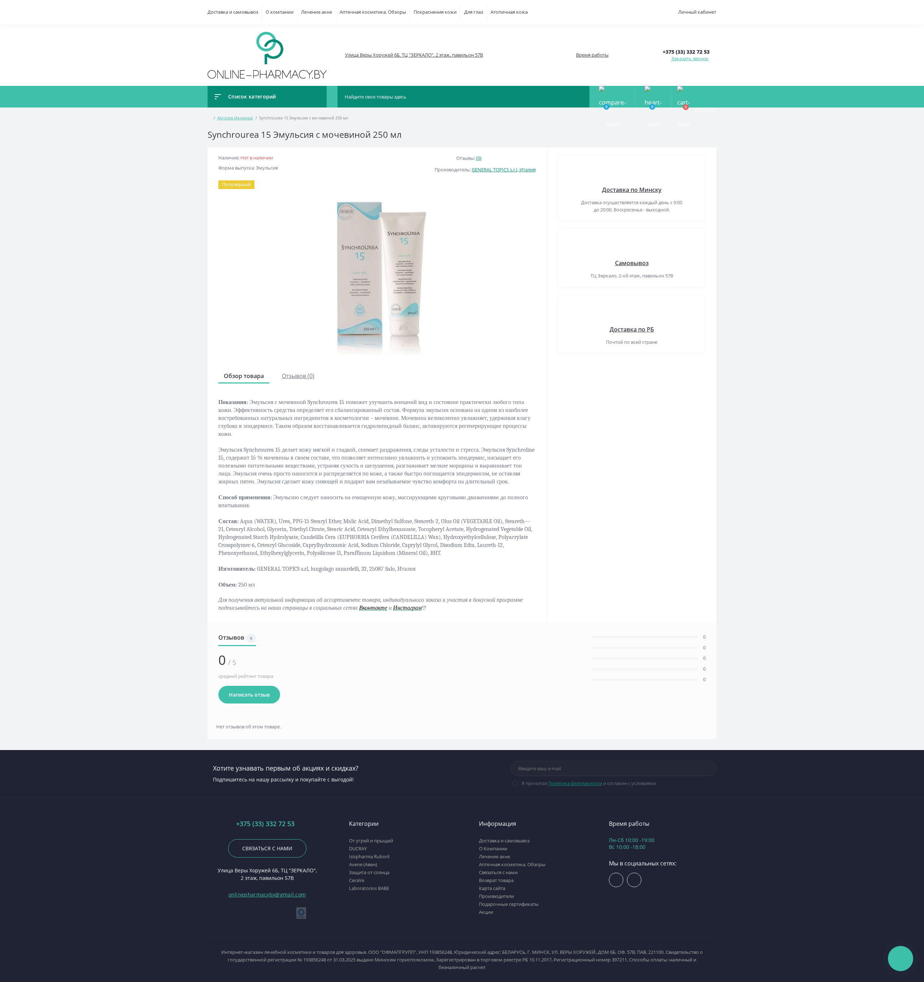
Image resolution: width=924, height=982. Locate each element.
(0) (478, 158)
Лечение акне (316, 12)
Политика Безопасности (575, 783)
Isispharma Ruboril (369, 856)
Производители (496, 896)
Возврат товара (496, 880)
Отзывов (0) (298, 376)
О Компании (493, 848)
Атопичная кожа (509, 12)
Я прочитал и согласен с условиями (589, 783)
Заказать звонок (690, 58)
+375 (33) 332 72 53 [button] (265, 824)
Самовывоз (632, 263)
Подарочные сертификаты (509, 904)
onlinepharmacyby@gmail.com (267, 894)
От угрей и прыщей (371, 840)
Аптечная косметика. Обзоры (373, 12)
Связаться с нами (267, 848)
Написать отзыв (249, 694)
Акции (486, 912)
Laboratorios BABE (369, 888)
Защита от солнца (369, 872)
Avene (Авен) (363, 864)
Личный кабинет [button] (697, 12)
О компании (279, 12)
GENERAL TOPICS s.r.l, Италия (504, 169)
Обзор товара (244, 376)
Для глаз (473, 12)
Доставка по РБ (632, 329)
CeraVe (356, 880)
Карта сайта (492, 888)
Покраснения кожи (435, 12)
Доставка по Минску (632, 190)
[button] (413, 55)
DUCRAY (358, 848)
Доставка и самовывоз (233, 12)
